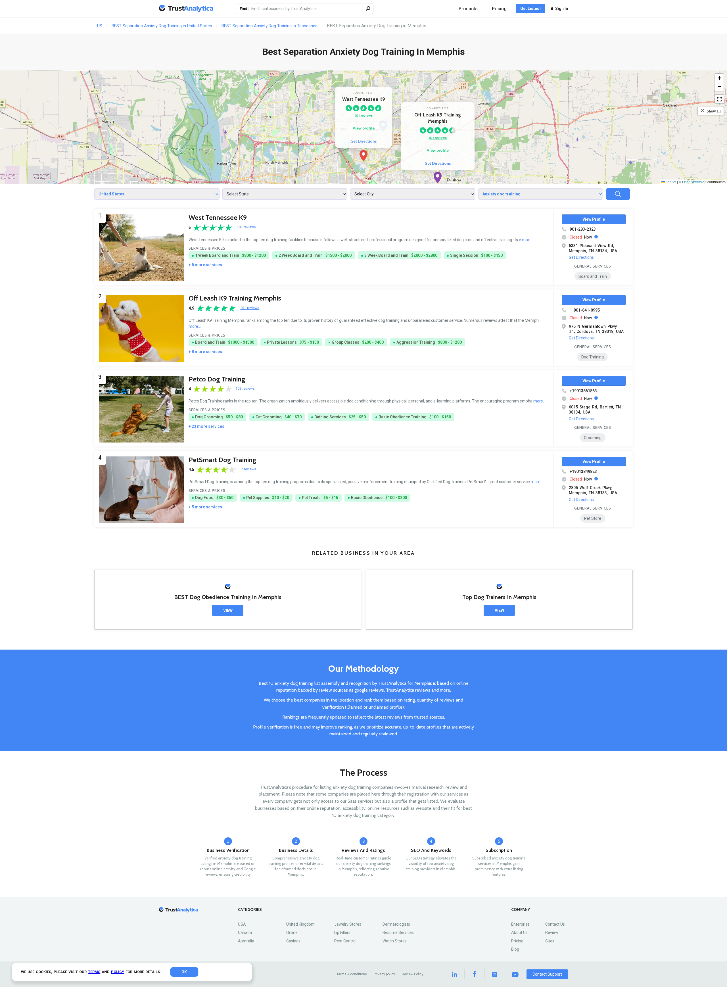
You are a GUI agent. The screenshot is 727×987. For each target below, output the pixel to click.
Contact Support (547, 974)
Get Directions (363, 141)
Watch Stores (395, 941)
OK (184, 972)
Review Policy (412, 974)
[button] (363, 155)
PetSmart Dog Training (222, 460)
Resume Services (398, 932)
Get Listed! (530, 8)
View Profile (593, 219)
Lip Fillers (342, 932)
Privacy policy (384, 974)
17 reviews (247, 469)
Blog (515, 949)
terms (94, 972)
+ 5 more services (205, 264)
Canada (245, 932)
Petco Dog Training (217, 379)
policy (117, 972)
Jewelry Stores (347, 924)
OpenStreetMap (694, 181)
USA (242, 924)
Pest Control (345, 941)
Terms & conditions (352, 974)
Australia (246, 941)
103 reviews (245, 389)
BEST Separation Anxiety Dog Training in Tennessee (269, 25)
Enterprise (520, 924)
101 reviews (363, 115)
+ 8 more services (205, 351)
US (99, 25)
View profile (364, 128)
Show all (714, 111)
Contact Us (555, 924)
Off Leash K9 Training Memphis (235, 298)
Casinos (293, 941)
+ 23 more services (206, 426)
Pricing (499, 8)
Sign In (561, 8)
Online (292, 932)
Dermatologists (396, 924)
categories (250, 909)
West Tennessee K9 (218, 217)
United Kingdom (300, 924)
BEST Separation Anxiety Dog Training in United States (162, 25)
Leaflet (670, 181)
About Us (519, 932)
